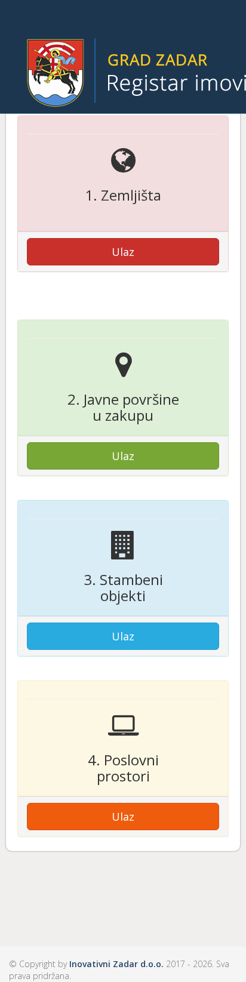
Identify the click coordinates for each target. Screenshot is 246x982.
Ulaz (123, 252)
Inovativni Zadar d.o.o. (116, 964)
